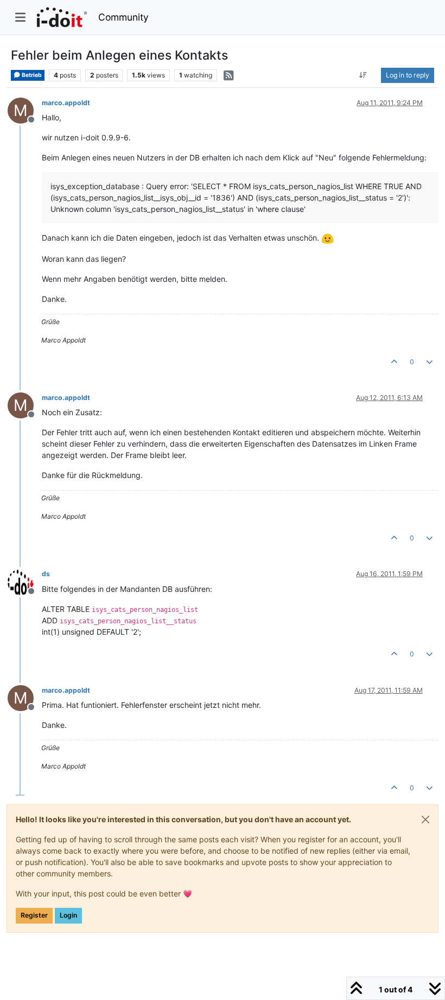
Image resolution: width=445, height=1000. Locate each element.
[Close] (425, 819)
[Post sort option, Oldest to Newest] (363, 75)
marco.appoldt (66, 103)
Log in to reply (407, 75)
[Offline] (25, 580)
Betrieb (31, 75)
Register (34, 915)
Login (68, 915)
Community (123, 17)
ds (46, 574)
